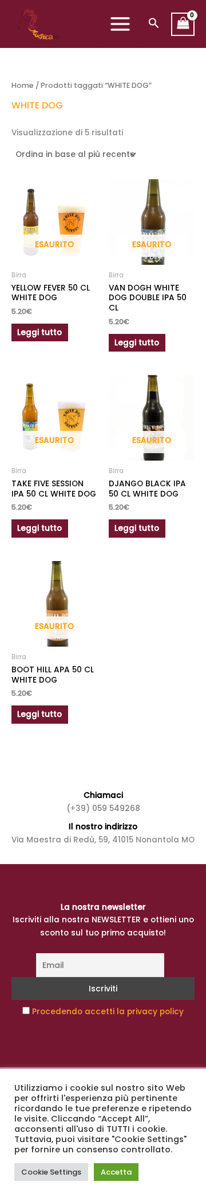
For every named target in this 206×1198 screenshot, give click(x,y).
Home (22, 85)
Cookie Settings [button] (51, 1172)
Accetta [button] (116, 1172)
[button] (154, 24)
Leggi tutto (39, 332)
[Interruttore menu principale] (120, 24)
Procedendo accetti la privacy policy (108, 1011)
